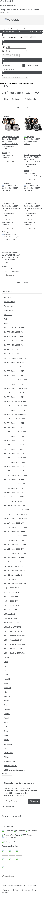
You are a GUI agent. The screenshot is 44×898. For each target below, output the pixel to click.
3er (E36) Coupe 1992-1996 (14, 393)
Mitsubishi (7, 696)
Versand (33, 886)
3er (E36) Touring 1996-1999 (14, 419)
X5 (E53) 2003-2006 (11, 601)
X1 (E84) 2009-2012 (11, 588)
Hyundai (7, 679)
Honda (6, 675)
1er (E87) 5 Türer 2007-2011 (14, 341)
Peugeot (7, 709)
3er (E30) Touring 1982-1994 (14, 362)
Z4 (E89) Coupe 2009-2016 (14, 649)
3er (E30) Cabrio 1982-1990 (14, 371)
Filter (6, 99)
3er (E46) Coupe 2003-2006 (14, 466)
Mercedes (7, 688)
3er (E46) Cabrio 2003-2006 (14, 471)
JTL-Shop (15, 890)
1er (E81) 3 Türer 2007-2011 (14, 332)
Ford (5, 670)
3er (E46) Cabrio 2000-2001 (14, 445)
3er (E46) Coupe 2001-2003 (14, 453)
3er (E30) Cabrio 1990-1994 (14, 384)
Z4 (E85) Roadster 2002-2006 (14, 636)
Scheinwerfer (8, 310)
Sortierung (16, 99)
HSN (4, 47)
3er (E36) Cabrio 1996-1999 (14, 423)
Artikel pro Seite (30, 99)
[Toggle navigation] (3, 19)
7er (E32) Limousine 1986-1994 (15, 579)
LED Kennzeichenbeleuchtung (14, 770)
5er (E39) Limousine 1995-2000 (15, 527)
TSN (3, 51)
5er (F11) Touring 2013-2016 (14, 575)
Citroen (6, 657)
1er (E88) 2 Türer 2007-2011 (14, 345)
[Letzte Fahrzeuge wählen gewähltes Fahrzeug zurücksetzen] (15, 78)
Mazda (6, 683)
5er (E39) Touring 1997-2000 (14, 532)
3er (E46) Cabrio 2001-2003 (14, 449)
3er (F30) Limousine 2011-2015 (15, 501)
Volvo (6, 748)
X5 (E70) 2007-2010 (11, 605)
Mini (5, 692)
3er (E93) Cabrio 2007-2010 (14, 497)
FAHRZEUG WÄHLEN (11, 55)
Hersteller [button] (6, 774)
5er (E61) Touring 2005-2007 (14, 558)
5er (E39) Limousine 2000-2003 (15, 536)
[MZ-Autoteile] (12, 20)
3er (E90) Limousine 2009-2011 (15, 484)
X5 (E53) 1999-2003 (11, 597)
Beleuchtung (8, 306)
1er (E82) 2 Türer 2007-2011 (14, 336)
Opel (5, 705)
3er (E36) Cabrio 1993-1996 (14, 397)
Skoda (6, 731)
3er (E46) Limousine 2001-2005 (15, 458)
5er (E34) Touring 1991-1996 (14, 523)
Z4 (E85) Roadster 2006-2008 (14, 644)
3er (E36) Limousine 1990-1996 (15, 388)
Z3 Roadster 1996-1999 (12, 618)
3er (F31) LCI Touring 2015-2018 (15, 514)
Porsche (7, 714)
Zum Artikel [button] (10, 161)
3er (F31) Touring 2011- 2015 (14, 506)
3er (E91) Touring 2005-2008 (14, 480)
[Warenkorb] (40, 20)
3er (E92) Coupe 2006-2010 (14, 492)
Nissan (6, 701)
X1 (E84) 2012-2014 (11, 592)
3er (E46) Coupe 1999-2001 (14, 440)
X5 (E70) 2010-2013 (11, 610)
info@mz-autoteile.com (8, 5)
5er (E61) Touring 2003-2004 (14, 549)
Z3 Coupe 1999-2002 (12, 623)
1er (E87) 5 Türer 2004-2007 (14, 328)
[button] (4, 104)
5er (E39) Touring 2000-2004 (14, 540)
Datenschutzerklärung (11, 791)
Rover (6, 722)
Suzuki (6, 735)
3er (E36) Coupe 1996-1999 (14, 427)
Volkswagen (8, 744)
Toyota (6, 740)
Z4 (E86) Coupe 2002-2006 (14, 631)
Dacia (6, 662)
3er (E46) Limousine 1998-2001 (15, 432)
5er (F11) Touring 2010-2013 (14, 566)
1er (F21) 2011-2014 (11, 354)
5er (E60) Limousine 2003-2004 (15, 544)
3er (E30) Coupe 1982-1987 (14, 367)
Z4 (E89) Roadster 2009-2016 (14, 653)
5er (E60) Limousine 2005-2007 (15, 553)
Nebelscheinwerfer (10, 766)
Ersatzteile (7, 297)
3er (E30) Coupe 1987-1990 (14, 375)
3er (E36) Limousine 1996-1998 (15, 406)
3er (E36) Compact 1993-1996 (15, 401)
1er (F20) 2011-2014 (11, 349)
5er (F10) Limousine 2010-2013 (15, 562)
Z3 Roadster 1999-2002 (12, 627)
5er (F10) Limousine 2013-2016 (15, 571)
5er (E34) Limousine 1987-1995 (15, 518)
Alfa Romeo (8, 315)
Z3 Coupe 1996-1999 (12, 614)
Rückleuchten (8, 753)
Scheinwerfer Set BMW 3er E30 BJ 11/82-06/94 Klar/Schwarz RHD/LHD (11, 255)
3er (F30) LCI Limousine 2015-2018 (16, 510)
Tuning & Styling (9, 302)
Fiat (5, 666)
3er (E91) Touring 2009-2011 (14, 488)
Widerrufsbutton (8, 876)
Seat (5, 727)
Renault (6, 718)
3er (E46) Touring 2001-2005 (14, 462)
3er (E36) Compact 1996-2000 (15, 414)
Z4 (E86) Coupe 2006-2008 (14, 640)
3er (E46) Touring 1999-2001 (14, 436)
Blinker (6, 757)
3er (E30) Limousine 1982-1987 (15, 358)
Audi (5, 319)
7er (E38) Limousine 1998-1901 (15, 584)
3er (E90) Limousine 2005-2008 (15, 475)
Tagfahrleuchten (9, 761)
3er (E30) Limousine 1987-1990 (15, 380)
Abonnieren (34, 801)
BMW (6, 323)
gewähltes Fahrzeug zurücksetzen (15, 29)
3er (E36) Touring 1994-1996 (14, 410)
